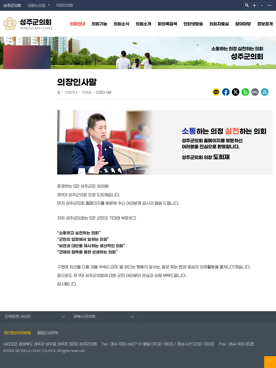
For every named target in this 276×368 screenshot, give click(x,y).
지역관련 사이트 (17, 316)
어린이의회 (64, 5)
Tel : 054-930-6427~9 (121, 344)
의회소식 (121, 24)
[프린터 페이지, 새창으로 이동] (264, 92)
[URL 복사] (255, 92)
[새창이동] (216, 92)
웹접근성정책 (47, 333)
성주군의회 (36, 24)
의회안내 (77, 24)
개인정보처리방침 (17, 333)
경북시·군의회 (84, 316)
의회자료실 (219, 24)
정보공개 (265, 24)
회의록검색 (167, 24)
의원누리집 (36, 5)
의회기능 (99, 24)
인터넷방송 (193, 24)
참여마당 (243, 24)
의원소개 (143, 24)
